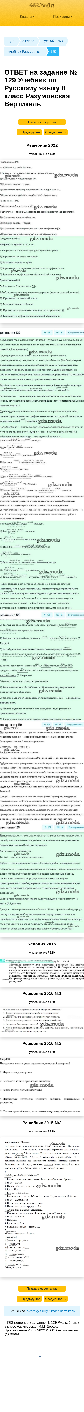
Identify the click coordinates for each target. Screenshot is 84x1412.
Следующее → (55, 132)
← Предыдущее (29, 132)
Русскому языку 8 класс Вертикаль (50, 1311)
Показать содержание (42, 122)
